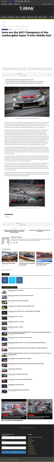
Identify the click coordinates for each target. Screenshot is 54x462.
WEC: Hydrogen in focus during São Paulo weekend (19, 358)
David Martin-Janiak (22, 29)
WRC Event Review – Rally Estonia (15, 290)
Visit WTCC (30, 444)
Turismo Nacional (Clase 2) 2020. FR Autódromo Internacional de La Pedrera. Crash (39, 417)
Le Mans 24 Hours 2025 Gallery (8, 263)
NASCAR (17, 17)
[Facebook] (43, 4)
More (44, 17)
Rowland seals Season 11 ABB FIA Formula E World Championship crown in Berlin (26, 363)
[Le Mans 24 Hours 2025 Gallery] (10, 257)
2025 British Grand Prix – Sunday (15, 327)
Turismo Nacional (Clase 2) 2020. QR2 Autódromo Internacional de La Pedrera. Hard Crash (13, 417)
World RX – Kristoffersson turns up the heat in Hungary (25, 1)
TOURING (10, 29)
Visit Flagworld (31, 446)
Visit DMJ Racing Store (32, 453)
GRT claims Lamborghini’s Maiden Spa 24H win (18, 390)
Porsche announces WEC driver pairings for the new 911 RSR (39, 230)
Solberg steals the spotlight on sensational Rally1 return (21, 306)
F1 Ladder (3, 17)
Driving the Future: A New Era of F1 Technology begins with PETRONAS (24, 311)
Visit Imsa (30, 439)
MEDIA (40, 17)
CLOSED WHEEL (4, 29)
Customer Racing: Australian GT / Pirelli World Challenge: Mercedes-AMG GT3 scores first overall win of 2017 (14, 231)
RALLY (35, 17)
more (49, 74)
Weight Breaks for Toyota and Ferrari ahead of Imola (43, 264)
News (12, 1)
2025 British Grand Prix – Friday (15, 316)
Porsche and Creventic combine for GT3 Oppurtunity (20, 379)
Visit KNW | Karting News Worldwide (35, 437)
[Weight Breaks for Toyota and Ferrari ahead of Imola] (44, 257)
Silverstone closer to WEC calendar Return (18, 374)
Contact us (17, 4)
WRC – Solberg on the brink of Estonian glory (18, 300)
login (5, 4)
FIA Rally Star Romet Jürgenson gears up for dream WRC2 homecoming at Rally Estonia (27, 348)
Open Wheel (11, 17)
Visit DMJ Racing (31, 451)
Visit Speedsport (31, 440)
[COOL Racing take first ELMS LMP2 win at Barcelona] (27, 257)
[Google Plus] (51, 4)
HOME (10, 4)
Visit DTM (30, 442)
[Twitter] (48, 4)
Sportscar (30, 17)
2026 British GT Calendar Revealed (16, 384)
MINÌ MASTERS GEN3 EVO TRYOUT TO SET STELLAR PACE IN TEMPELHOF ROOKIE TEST (27, 342)
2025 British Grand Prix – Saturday (16, 321)
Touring (23, 17)
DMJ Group (16, 459)
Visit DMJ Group (31, 450)
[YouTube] (45, 4)
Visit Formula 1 (31, 448)
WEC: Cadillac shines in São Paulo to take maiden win (20, 337)
